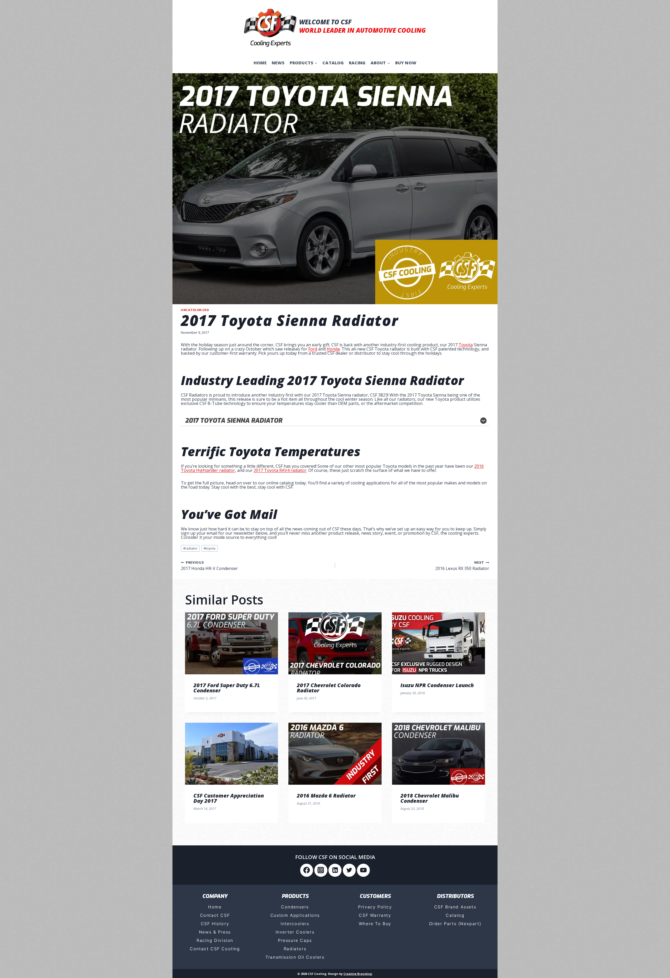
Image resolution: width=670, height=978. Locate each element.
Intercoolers (295, 923)
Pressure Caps (295, 940)
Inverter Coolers (295, 932)
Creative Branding (357, 974)
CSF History (215, 923)
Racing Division (215, 940)
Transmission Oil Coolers (294, 957)
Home (260, 63)
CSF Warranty (375, 915)
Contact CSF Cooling (215, 948)
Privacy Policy (375, 906)
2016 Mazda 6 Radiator (326, 795)
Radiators (295, 948)
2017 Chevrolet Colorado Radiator (329, 688)
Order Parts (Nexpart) (455, 923)
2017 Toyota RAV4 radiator (280, 470)
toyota (209, 548)
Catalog (333, 63)
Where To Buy (375, 923)
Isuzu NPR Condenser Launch (437, 685)
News (278, 63)
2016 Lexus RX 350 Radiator (462, 565)
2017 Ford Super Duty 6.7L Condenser (226, 688)
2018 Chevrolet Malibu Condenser (429, 798)
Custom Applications (295, 915)
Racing (357, 63)
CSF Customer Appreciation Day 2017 (228, 798)
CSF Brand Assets (455, 906)
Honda (333, 349)
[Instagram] (320, 870)
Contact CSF (215, 915)
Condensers (295, 906)
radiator (190, 548)
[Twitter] (349, 870)
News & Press (215, 932)
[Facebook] (306, 870)
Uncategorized (195, 310)
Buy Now (405, 63)
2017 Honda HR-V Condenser (209, 565)
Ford (312, 349)
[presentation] (231, 643)
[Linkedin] (335, 870)
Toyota (466, 345)
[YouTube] (363, 870)
